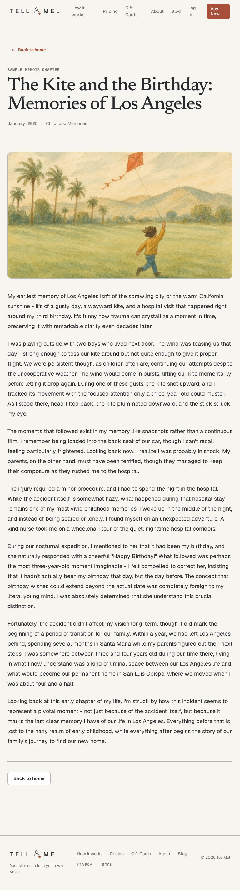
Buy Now (215, 11)
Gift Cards (131, 11)
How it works (78, 11)
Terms (106, 864)
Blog (176, 11)
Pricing (110, 11)
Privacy (84, 864)
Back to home (29, 49)
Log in (192, 11)
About (157, 11)
